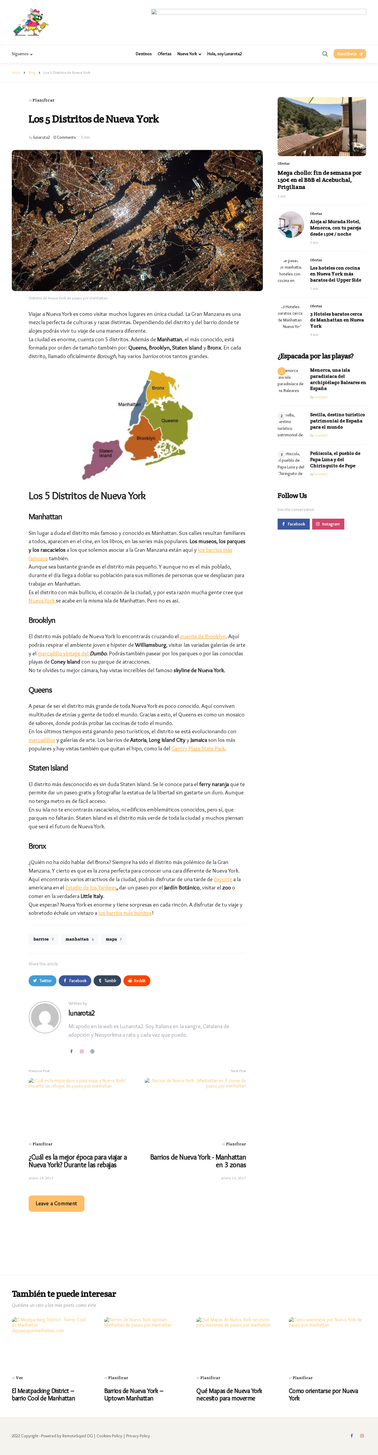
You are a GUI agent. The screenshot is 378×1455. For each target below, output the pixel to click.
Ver (19, 1377)
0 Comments (65, 137)
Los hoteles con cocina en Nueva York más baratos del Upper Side (335, 274)
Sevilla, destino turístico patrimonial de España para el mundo (337, 421)
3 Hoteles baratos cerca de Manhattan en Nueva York (337, 320)
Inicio (16, 72)
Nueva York (187, 53)
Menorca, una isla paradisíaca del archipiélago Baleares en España (338, 379)
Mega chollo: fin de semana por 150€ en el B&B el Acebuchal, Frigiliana (320, 179)
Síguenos (20, 53)
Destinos (144, 53)
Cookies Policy (109, 1435)
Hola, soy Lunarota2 (224, 53)
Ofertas (165, 53)
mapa (114, 939)
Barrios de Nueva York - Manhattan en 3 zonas (198, 1161)
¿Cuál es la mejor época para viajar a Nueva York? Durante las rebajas (78, 1161)
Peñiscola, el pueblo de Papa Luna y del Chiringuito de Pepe (335, 459)
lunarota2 (41, 137)
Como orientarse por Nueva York (323, 1394)
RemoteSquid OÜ (77, 1435)
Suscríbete (347, 53)
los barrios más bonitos (125, 912)
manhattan (80, 939)
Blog (32, 72)
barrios (43, 939)
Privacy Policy (138, 1435)
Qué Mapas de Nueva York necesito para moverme (229, 1394)
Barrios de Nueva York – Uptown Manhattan (134, 1394)
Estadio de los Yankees (91, 887)
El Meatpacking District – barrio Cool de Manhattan (43, 1394)
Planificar (43, 100)
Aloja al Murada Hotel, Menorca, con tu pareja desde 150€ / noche (335, 228)
